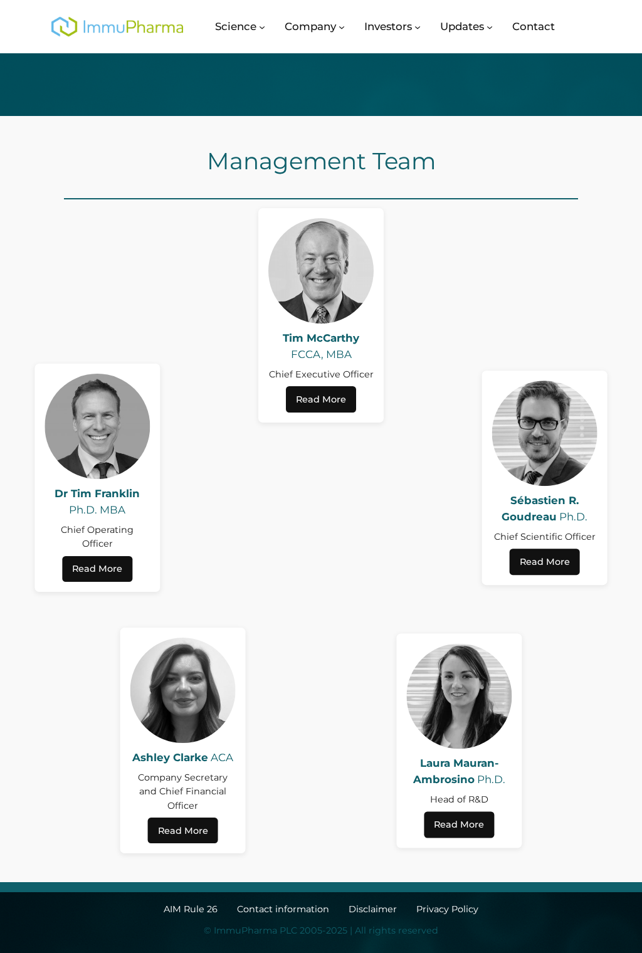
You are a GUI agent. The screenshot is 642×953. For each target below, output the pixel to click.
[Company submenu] (342, 26)
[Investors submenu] (417, 26)
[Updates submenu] (490, 26)
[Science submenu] (262, 26)
